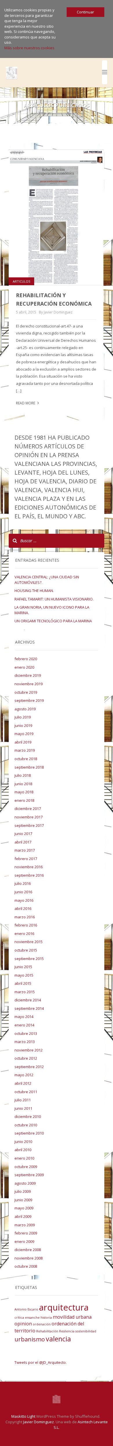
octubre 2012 (25, 1058)
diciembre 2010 (27, 1116)
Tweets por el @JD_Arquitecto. (40, 1362)
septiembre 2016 (29, 875)
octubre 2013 (25, 1033)
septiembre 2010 (29, 1133)
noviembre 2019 (28, 683)
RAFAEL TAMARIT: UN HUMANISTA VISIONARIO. (54, 599)
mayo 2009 (23, 1208)
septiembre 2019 (29, 700)
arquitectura (64, 1307)
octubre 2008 (25, 1266)
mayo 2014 (23, 1016)
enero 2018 (24, 800)
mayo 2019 (23, 733)
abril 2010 (22, 1149)
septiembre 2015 (29, 958)
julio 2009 (22, 1191)
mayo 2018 (23, 792)
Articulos (21, 281)
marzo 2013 (24, 1041)
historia (46, 1317)
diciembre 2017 (27, 808)
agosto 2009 (25, 1183)
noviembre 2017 (28, 817)
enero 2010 (24, 1158)
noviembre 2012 (28, 1050)
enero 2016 (24, 933)
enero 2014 (24, 1025)
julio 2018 (22, 775)
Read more (26, 403)
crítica (19, 1317)
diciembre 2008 (27, 1249)
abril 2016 (22, 908)
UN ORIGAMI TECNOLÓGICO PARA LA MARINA (53, 621)
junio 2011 (23, 1108)
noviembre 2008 (28, 1258)
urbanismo (29, 1339)
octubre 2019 (25, 692)
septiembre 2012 (29, 1066)
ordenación (42, 1324)
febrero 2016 (25, 925)
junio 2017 (23, 833)
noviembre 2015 (28, 941)
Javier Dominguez (38, 1421)
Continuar (85, 12)
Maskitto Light (23, 1416)
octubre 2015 (25, 950)
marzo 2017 (24, 850)
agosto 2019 (25, 708)
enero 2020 (24, 667)
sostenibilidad (85, 1331)
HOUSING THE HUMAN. (34, 590)
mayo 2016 (23, 900)
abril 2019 (22, 742)
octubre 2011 (25, 1091)
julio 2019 (22, 717)
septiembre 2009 (29, 1174)
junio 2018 (23, 783)
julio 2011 (22, 1099)
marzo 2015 (24, 991)
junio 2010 (23, 1141)
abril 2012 (22, 1083)
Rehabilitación (47, 1331)
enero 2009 (24, 1241)
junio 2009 (23, 1199)
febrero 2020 (25, 658)
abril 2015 (22, 983)
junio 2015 (23, 966)
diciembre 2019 (27, 675)
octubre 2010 (25, 1125)
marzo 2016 (24, 917)
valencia (58, 1338)
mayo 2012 (23, 1074)
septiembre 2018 (29, 767)
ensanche (32, 1317)
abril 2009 (22, 1216)
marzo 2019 (24, 750)
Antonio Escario (26, 1309)
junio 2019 (23, 725)
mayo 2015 (23, 975)
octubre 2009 (25, 1166)
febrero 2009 (25, 1233)
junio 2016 (23, 891)
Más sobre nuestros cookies (29, 47)
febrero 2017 (25, 858)
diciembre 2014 (27, 1000)
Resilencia (66, 1331)
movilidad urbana (72, 1317)
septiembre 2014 (29, 1008)
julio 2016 (22, 883)
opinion (23, 1323)
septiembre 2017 (29, 825)
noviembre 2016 (28, 866)
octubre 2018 (25, 758)
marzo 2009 (24, 1224)
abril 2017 (22, 842)
